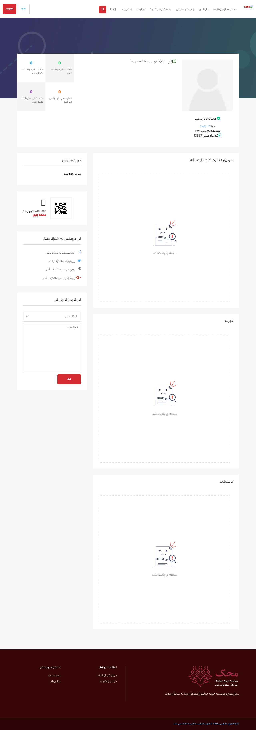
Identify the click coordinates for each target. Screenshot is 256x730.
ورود (23, 9)
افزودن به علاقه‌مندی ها (144, 62)
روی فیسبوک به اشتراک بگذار (60, 253)
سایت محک (54, 675)
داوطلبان (203, 9)
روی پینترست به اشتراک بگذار (60, 270)
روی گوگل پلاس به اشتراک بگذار (59, 278)
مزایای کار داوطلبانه (107, 675)
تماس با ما (127, 9)
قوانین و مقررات (108, 681)
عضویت (9, 9)
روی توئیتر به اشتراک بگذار (62, 261)
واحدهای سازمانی (185, 9)
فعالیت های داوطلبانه (224, 9)
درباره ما (141, 9)
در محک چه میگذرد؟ (160, 9)
